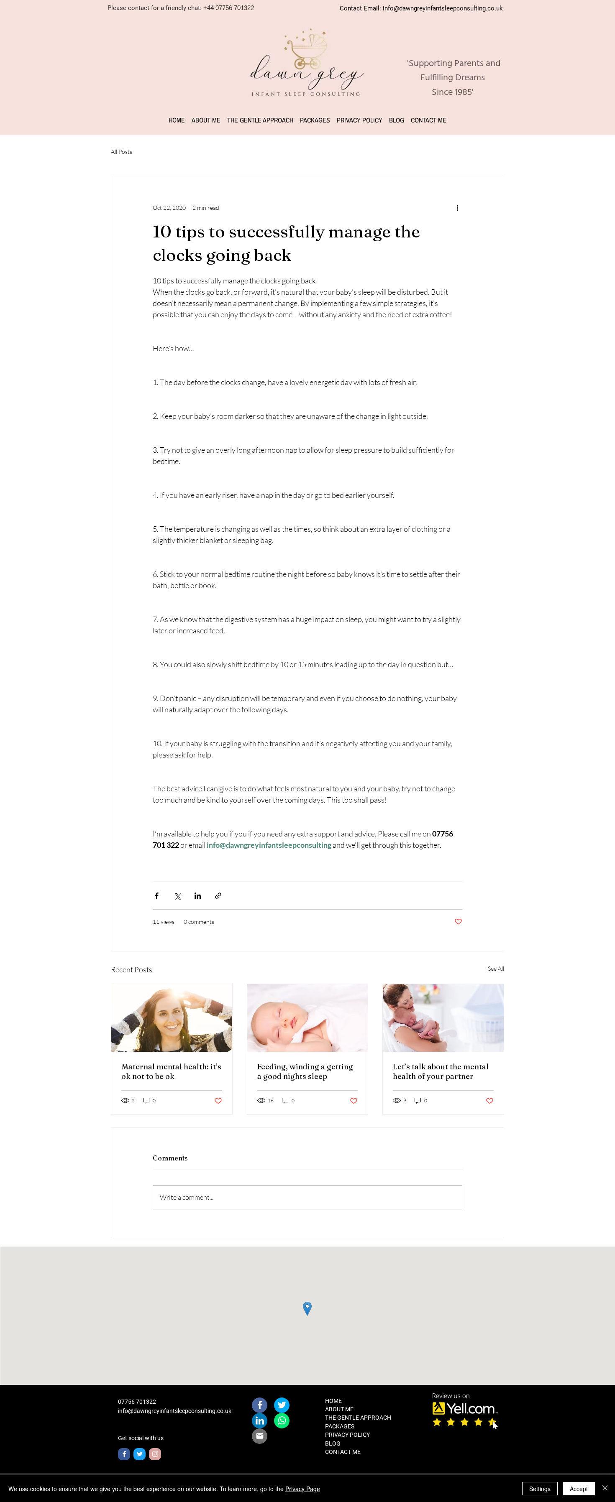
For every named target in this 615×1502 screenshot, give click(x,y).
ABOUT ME (339, 1409)
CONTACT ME (343, 1451)
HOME (333, 1400)
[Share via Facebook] (157, 896)
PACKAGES (339, 1426)
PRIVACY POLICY (347, 1434)
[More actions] (457, 207)
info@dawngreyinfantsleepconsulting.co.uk (443, 8)
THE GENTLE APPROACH (358, 1417)
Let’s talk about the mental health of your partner (441, 1071)
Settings (540, 1488)
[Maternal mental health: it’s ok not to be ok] (171, 1018)
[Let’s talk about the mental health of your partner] (443, 1018)
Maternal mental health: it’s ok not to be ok (171, 1071)
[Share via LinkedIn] (198, 896)
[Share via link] (218, 896)
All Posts (121, 151)
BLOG (333, 1443)
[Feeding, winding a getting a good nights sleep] (307, 1018)
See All (496, 968)
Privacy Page (302, 1488)
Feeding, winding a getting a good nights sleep (305, 1071)
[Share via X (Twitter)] (177, 896)
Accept (579, 1488)
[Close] (605, 1488)
